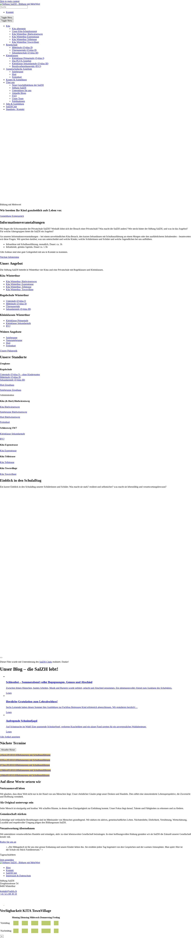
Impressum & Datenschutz (18, 875)
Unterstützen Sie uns (21, 90)
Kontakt (10, 12)
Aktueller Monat (8, 750)
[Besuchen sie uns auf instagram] (6, 904)
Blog (8, 867)
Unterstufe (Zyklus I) (16, 301)
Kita (8, 26)
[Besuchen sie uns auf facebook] (2, 904)
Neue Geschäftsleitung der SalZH (28, 85)
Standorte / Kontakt (15, 109)
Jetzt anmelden (7, 860)
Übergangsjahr (13, 306)
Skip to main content (9, 1)
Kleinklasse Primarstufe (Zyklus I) (28, 58)
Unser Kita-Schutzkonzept (24, 31)
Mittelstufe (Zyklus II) (22, 47)
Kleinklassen (12, 55)
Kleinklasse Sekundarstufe (18, 323)
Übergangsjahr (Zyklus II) (24, 50)
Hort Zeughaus (7, 385)
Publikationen (18, 101)
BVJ (8, 326)
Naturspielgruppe (14, 340)
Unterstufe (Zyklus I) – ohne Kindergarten (20, 374)
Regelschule (11, 44)
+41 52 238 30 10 (8, 894)
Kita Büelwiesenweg (10, 407)
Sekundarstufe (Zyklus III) (18, 309)
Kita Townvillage (8, 474)
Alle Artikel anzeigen (10, 736)
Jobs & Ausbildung (15, 104)
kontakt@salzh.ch (8, 891)
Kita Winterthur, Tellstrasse (18, 287)
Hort (14, 74)
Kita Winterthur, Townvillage (19, 289)
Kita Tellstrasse (7, 462)
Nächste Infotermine (9, 257)
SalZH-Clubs (45, 662)
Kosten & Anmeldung (16, 79)
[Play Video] (1, 657)
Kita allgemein (19, 28)
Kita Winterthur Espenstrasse (25, 36)
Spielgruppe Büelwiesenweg (13, 412)
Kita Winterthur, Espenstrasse (20, 284)
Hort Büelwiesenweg (10, 417)
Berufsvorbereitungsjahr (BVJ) (26, 66)
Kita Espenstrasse (8, 450)
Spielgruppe (17, 71)
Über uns (10, 82)
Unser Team (17, 98)
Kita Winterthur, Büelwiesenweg (27, 34)
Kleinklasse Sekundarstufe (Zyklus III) (30, 63)
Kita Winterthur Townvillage (25, 42)
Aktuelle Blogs (19, 93)
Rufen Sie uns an (8, 842)
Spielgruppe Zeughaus (10, 390)
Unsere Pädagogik (8, 350)
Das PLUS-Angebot (21, 61)
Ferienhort (17, 77)
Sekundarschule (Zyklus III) (25, 53)
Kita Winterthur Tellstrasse (24, 39)
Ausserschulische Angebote (19, 69)
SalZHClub (11, 106)
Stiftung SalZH (19, 87)
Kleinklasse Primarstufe (17, 320)
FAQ (14, 96)
